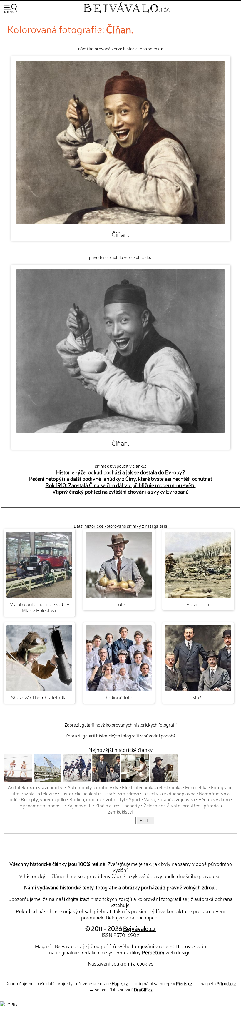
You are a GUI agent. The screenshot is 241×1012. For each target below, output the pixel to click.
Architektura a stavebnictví (36, 787)
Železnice (153, 805)
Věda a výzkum (214, 799)
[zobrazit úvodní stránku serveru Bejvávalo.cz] (126, 11)
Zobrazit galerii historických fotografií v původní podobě (120, 735)
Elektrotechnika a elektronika (152, 787)
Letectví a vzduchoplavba (169, 793)
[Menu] (10, 8)
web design (166, 952)
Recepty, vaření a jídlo (43, 799)
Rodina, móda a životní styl (97, 799)
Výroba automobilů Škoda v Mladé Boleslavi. (39, 607)
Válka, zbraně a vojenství (169, 799)
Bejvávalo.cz (139, 928)
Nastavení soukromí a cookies (120, 963)
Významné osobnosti (41, 805)
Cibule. (118, 604)
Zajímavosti (79, 805)
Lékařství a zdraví (121, 793)
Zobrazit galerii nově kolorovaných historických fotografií (120, 725)
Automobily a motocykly (92, 787)
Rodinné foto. (118, 697)
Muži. (198, 697)
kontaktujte (179, 911)
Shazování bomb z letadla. (39, 697)
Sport (134, 799)
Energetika (196, 787)
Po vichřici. (198, 604)
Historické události (80, 793)
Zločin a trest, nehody (117, 805)
